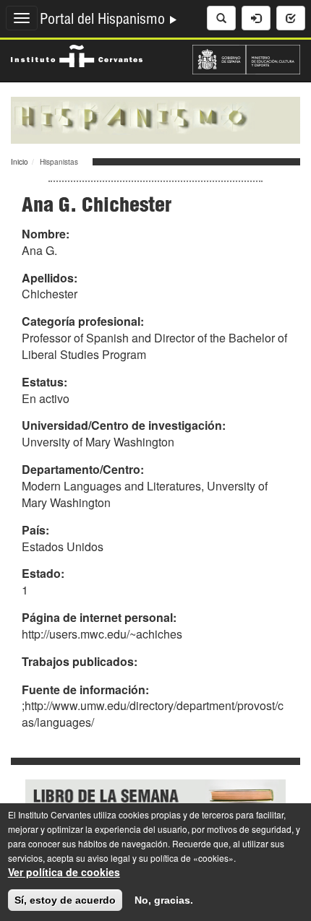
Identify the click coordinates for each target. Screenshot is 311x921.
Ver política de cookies (64, 872)
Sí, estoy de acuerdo (65, 900)
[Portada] (155, 118)
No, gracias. (164, 900)
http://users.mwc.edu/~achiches (102, 634)
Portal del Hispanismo (104, 21)
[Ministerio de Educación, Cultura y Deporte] (246, 58)
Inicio (19, 162)
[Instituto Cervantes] (76, 54)
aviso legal (109, 858)
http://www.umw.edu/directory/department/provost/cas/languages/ (153, 713)
